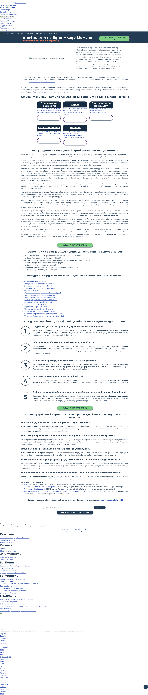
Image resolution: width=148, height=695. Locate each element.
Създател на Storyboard (10, 540)
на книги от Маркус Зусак (39, 311)
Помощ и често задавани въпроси (14, 538)
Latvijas (3, 691)
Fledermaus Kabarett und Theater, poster (40, 487)
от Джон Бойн (44, 316)
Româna (3, 673)
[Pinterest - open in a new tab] (1, 628)
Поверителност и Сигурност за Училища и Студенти (23, 606)
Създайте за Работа (8, 571)
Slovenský (4, 678)
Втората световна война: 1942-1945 (39, 288)
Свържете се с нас (8, 551)
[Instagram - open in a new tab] (1, 622)
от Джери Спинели (38, 309)
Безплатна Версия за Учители (12, 579)
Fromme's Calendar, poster (34, 489)
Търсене (98, 507)
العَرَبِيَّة (2, 652)
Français (3, 638)
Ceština (3, 675)
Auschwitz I (28, 484)
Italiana (3, 643)
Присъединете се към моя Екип (13, 573)
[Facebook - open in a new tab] (1, 619)
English (3, 634)
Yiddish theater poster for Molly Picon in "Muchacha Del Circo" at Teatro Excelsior (55, 491)
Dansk (2, 659)
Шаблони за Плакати (8, 593)
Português (4, 648)
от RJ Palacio (35, 304)
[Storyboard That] (20, 3)
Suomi (2, 664)
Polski (2, 671)
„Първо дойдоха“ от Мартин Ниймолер (40, 300)
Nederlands (4, 645)
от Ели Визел (31, 291)
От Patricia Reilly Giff (38, 302)
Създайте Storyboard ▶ (114, 38)
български (4, 685)
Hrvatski (3, 682)
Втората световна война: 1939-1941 (39, 286)
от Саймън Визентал (39, 297)
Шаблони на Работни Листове (13, 591)
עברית (2, 650)
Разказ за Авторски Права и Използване (16, 599)
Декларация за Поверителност (13, 604)
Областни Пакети (8, 581)
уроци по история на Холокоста (41, 82)
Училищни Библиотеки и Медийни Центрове (19, 584)
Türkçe (2, 668)
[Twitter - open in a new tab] (1, 625)
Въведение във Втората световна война (42, 284)
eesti (2, 694)
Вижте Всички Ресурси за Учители (75, 512)
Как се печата (6, 542)
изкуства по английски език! (110, 500)
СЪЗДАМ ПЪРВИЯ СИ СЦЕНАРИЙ (74, 530)
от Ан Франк (42, 293)
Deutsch (3, 641)
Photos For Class (6, 560)
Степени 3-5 (29, 33)
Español (3, 636)
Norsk (2, 666)
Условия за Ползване (8, 602)
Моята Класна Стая (8, 557)
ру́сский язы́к (5, 657)
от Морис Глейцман (35, 307)
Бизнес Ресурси (6, 568)
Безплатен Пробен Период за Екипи (15, 566)
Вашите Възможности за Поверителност (18, 611)
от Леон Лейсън (44, 314)
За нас (2, 549)
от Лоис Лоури (41, 295)
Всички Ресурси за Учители (14, 33)
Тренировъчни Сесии (8, 586)
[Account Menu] (7, 17)
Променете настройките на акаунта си (50, 92)
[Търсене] (11, 7)
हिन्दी (1, 654)
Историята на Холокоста (35, 281)
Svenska (3, 661)
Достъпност (5, 609)
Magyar (3, 680)
